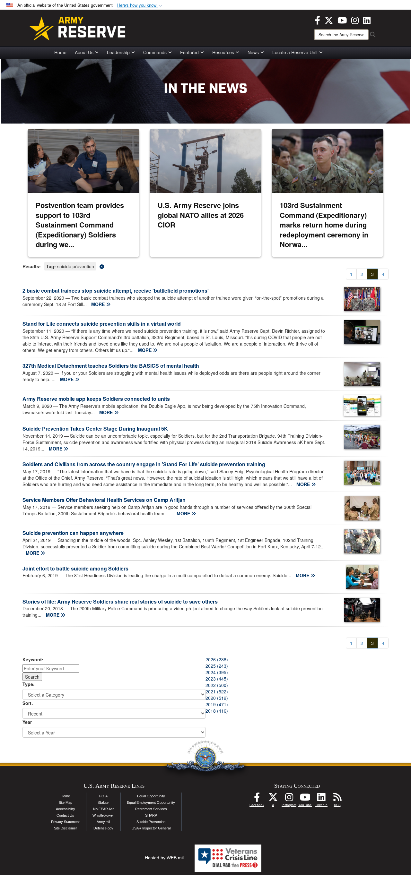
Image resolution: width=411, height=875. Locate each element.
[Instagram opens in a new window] (355, 19)
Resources (223, 52)
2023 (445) (217, 678)
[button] (140, 5)
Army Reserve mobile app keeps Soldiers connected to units (96, 398)
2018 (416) (217, 711)
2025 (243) (217, 666)
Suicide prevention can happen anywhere (73, 532)
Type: (28, 684)
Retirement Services (151, 809)
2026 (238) (217, 659)
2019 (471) (217, 704)
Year (27, 722)
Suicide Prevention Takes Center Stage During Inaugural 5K (95, 428)
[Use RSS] (337, 799)
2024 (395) (217, 672)
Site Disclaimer (65, 828)
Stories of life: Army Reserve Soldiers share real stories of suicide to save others (120, 601)
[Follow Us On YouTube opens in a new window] (305, 799)
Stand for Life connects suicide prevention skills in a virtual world (101, 323)
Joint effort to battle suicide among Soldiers (75, 568)
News (253, 52)
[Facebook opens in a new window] (317, 19)
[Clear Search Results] (205, 266)
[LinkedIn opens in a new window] (367, 19)
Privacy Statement (65, 822)
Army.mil (103, 822)
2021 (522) (217, 691)
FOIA (103, 796)
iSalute (103, 802)
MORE (98, 304)
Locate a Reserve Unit (295, 52)
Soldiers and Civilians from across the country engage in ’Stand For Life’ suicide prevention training (143, 464)
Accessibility (65, 809)
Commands (155, 52)
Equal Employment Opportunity (151, 802)
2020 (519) (217, 698)
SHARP (151, 815)
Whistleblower (103, 815)
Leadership (118, 52)
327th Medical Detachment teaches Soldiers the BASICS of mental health (110, 365)
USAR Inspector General (151, 828)
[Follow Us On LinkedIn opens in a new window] (321, 799)
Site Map (65, 802)
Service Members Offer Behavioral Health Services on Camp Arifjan (104, 499)
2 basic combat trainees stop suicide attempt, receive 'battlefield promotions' (115, 290)
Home (60, 52)
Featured (189, 52)
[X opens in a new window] (329, 19)
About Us (84, 52)
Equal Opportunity (151, 796)
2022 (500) (217, 685)
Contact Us (65, 815)
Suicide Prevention (150, 822)
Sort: (27, 703)
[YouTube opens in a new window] (342, 19)
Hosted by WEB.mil (164, 857)
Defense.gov (103, 828)
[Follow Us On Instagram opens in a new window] (289, 799)
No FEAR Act (103, 809)
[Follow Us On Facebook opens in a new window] (257, 799)
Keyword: (32, 659)
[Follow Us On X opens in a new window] (273, 799)
